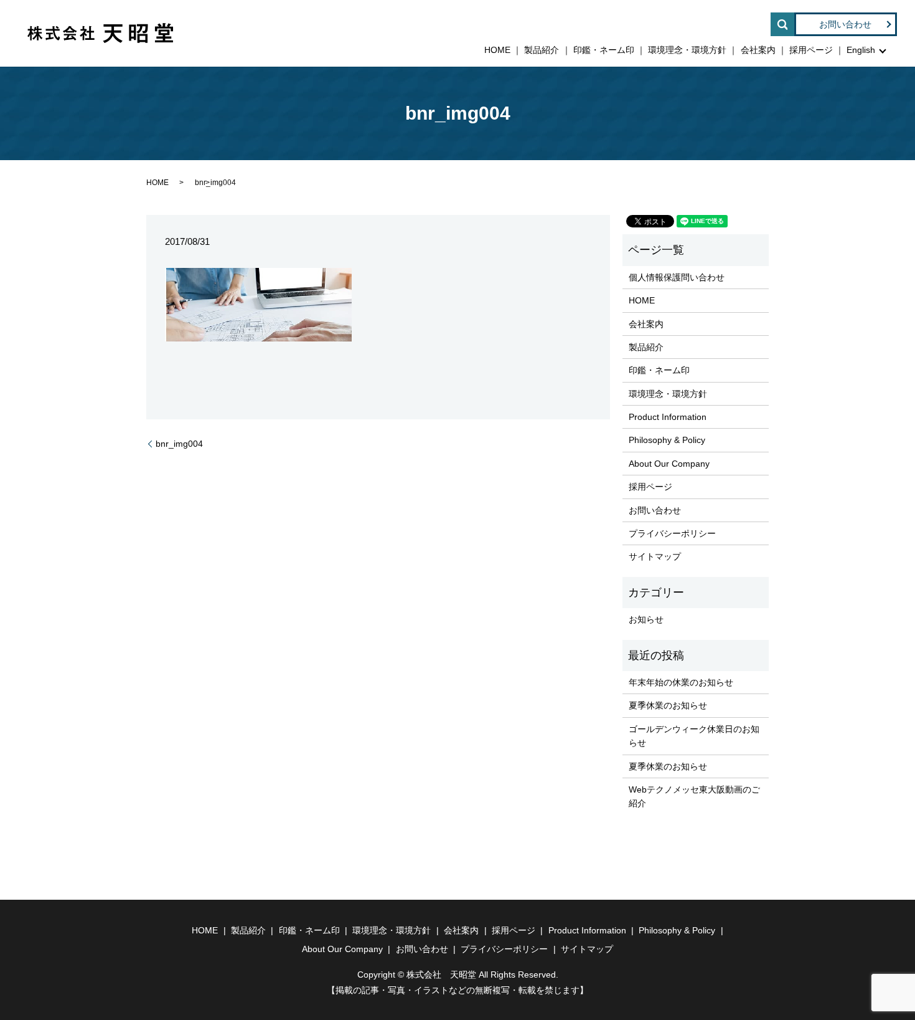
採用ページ (811, 50)
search (782, 24)
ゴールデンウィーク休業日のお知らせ (694, 736)
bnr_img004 (179, 444)
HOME (497, 50)
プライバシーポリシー (672, 533)
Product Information (667, 417)
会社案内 (758, 50)
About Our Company (669, 464)
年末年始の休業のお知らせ (681, 682)
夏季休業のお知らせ (668, 705)
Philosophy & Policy (667, 440)
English (861, 50)
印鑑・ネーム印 (603, 50)
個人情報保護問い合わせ (677, 277)
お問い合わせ (845, 24)
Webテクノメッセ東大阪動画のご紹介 (694, 796)
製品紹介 (541, 50)
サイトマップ (655, 556)
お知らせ (646, 619)
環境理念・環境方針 (687, 50)
